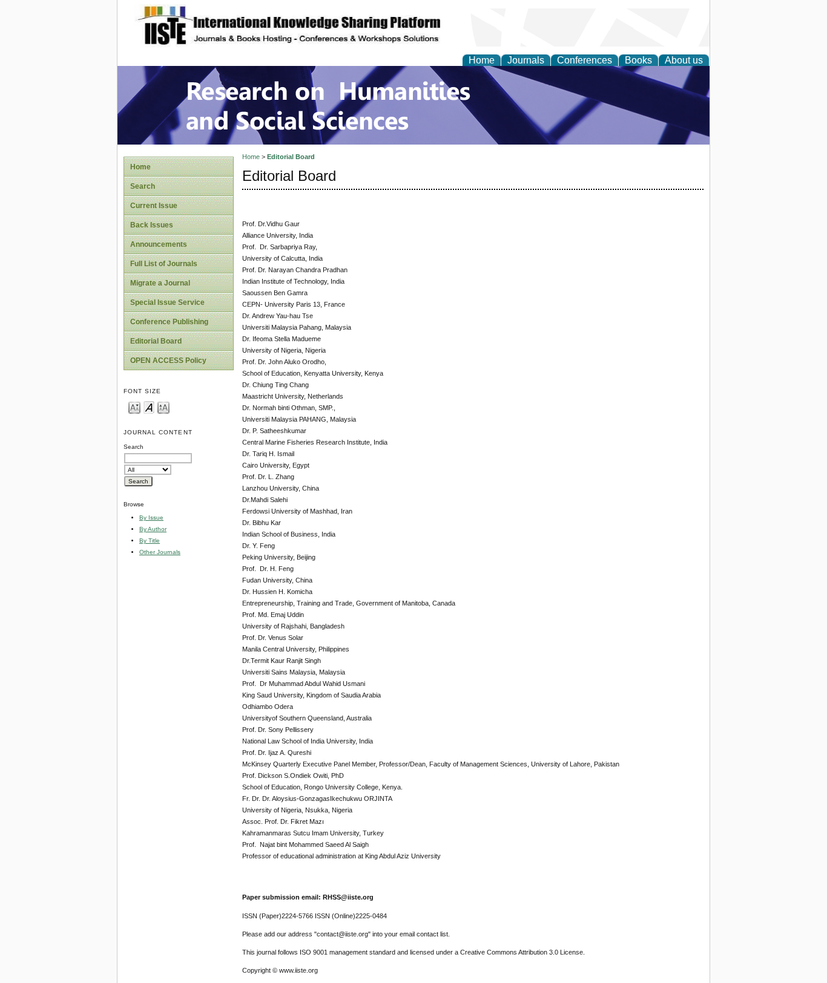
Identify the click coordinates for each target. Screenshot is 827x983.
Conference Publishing (169, 322)
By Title (149, 540)
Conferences (584, 60)
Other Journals (159, 552)
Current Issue (153, 205)
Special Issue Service (167, 302)
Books (638, 60)
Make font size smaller (134, 407)
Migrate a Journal (160, 283)
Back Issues (151, 225)
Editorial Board (156, 341)
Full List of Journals (163, 264)
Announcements (158, 244)
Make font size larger (163, 407)
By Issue (151, 517)
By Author (152, 529)
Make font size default (149, 407)
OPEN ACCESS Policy (168, 360)
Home (482, 60)
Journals (525, 60)
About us (684, 60)
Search (142, 186)
